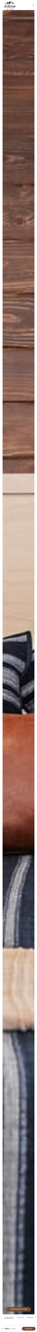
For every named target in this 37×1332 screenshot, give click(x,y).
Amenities (31, 1317)
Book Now (28, 1328)
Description (9, 1317)
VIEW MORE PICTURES (20, 1309)
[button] (1, 1317)
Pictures (20, 1317)
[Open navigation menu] (33, 5)
